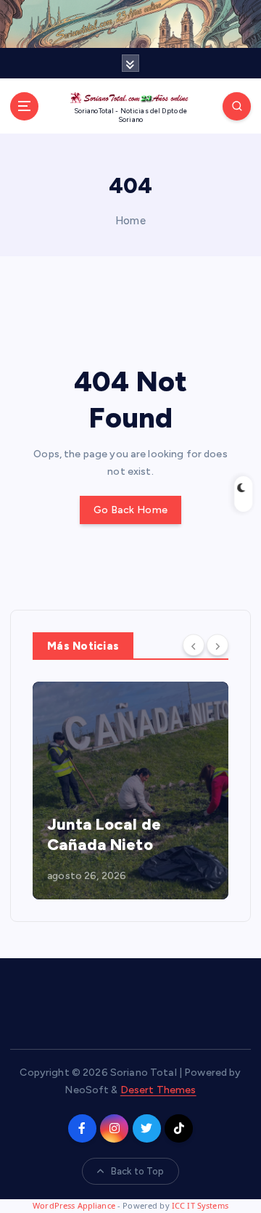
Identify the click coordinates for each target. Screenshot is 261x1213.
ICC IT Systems (200, 1205)
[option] (130, 790)
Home (130, 220)
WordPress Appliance (74, 1205)
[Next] (217, 644)
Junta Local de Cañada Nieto (104, 834)
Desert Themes (158, 1090)
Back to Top (138, 1171)
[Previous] (193, 644)
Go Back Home (130, 510)
